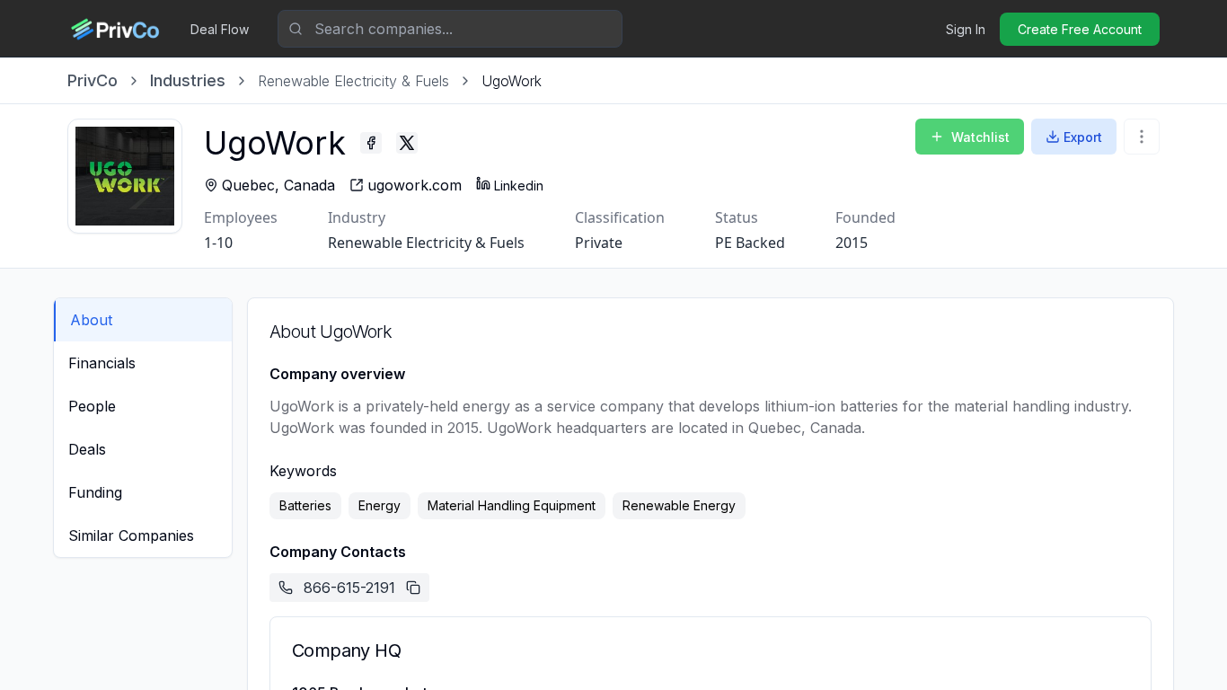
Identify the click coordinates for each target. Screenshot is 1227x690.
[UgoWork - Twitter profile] (407, 143)
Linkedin (518, 185)
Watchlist (980, 137)
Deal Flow (219, 29)
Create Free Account (1080, 29)
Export (1083, 137)
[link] (511, 81)
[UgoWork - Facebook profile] (371, 143)
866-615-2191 (349, 588)
